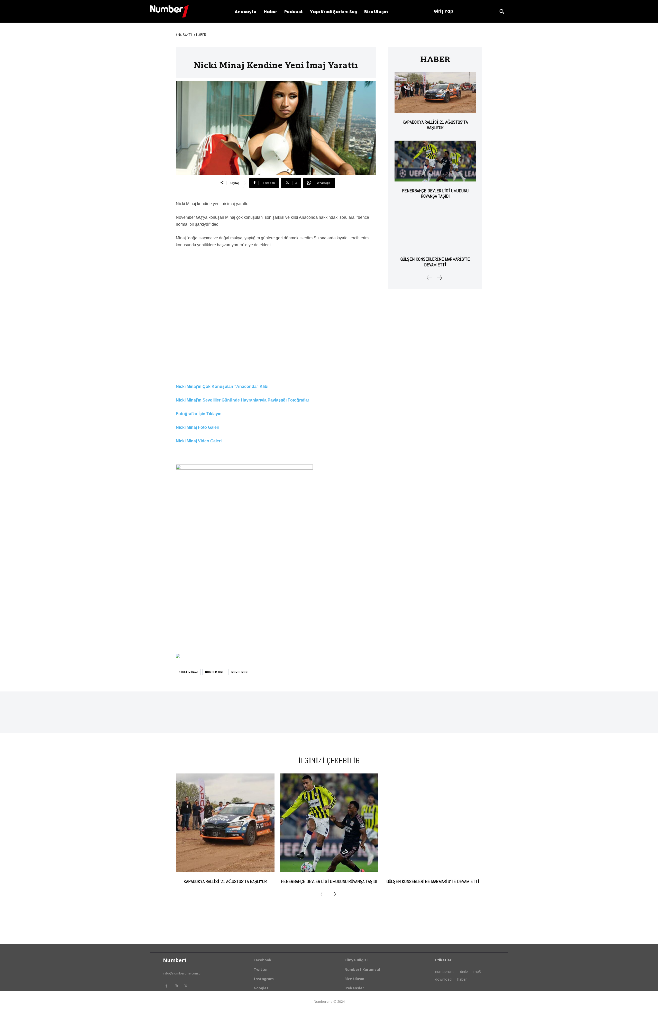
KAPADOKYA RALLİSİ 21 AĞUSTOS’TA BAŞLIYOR (435, 125)
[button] (502, 11)
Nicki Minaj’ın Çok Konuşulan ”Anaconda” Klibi (222, 386)
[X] (185, 986)
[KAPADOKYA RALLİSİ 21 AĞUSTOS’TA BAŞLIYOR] (435, 92)
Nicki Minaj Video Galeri (199, 441)
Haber (201, 34)
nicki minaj (188, 672)
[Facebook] (166, 986)
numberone (240, 672)
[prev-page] (429, 277)
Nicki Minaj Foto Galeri (197, 427)
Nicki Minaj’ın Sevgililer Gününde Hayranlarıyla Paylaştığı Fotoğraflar (242, 400)
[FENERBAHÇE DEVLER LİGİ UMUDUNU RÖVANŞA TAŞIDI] (435, 161)
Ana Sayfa (184, 34)
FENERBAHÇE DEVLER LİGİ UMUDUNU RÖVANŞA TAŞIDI (435, 193)
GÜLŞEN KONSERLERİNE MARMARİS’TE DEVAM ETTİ (435, 262)
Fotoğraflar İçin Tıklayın (199, 414)
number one (214, 672)
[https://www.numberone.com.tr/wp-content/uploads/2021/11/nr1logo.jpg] (169, 11)
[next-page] (439, 277)
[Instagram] (176, 986)
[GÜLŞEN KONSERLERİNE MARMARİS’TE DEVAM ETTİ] (435, 229)
